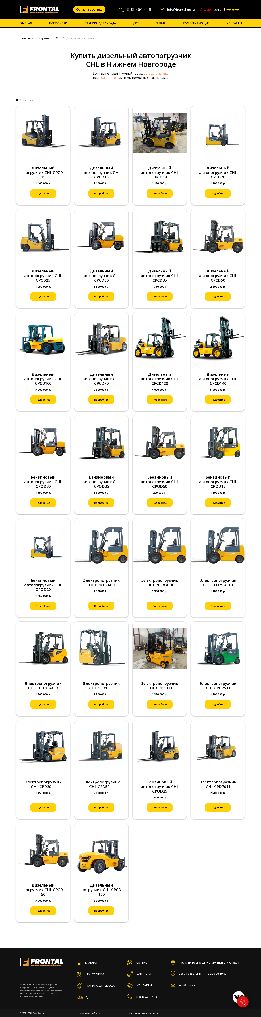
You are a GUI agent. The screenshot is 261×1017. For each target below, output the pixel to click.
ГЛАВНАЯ (26, 23)
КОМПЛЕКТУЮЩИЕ (196, 23)
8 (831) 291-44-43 (139, 9)
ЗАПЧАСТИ (144, 973)
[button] (89, 9)
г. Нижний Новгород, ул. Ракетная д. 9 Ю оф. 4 (209, 962)
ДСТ (136, 23)
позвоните (107, 78)
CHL (58, 38)
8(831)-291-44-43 (147, 996)
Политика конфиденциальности (143, 1013)
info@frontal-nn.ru (181, 9)
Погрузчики (43, 38)
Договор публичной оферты (90, 1013)
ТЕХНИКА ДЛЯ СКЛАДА (100, 23)
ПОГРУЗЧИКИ (58, 23)
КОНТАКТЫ (234, 23)
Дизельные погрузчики (81, 38)
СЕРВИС (160, 23)
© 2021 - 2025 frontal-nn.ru (32, 1013)
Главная (25, 38)
